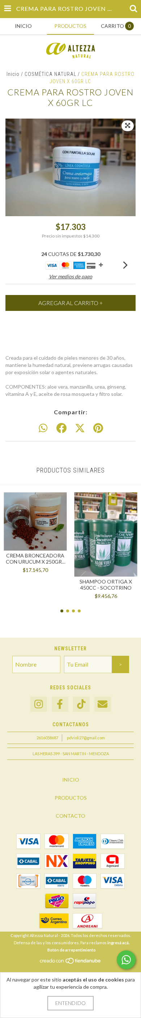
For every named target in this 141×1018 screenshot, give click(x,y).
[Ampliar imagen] (127, 125)
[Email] (102, 704)
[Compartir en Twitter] (80, 428)
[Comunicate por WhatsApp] (126, 959)
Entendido (70, 1003)
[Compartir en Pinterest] (98, 428)
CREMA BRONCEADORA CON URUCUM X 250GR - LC (35, 558)
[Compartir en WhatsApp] (43, 428)
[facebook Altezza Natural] (60, 704)
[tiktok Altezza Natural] (81, 704)
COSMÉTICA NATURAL (50, 74)
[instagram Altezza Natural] (38, 704)
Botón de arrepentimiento (71, 950)
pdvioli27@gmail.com (86, 737)
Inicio (13, 74)
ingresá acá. (118, 942)
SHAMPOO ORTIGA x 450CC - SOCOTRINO (106, 584)
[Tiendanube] (70, 963)
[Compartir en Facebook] (61, 428)
